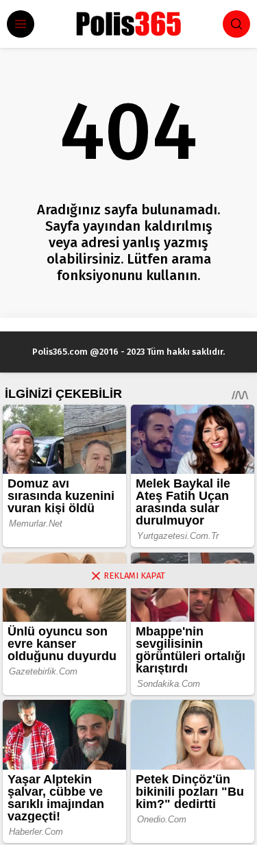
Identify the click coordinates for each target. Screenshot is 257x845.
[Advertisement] (128, 716)
